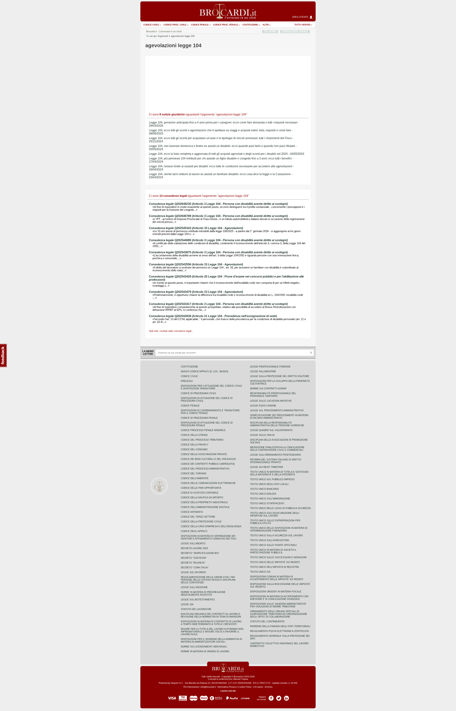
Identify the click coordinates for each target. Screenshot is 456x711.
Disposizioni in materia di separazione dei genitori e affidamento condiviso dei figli (209, 537)
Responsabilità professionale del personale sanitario (273, 394)
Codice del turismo (193, 473)
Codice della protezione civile (201, 521)
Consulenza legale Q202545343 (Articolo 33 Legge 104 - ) (196, 228)
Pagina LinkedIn (286, 697)
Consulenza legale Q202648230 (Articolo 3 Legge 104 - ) (218, 203)
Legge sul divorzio (193, 572)
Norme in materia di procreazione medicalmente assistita (203, 593)
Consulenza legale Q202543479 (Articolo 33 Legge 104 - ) (196, 291)
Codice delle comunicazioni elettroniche (208, 483)
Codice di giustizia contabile (200, 492)
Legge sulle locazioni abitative (271, 400)
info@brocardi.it (208, 687)
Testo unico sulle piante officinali (273, 545)
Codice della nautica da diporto (202, 497)
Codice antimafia (192, 512)
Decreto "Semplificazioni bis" (200, 553)
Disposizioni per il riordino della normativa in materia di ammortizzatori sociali (211, 640)
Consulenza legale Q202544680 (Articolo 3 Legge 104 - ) (218, 240)
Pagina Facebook (271, 697)
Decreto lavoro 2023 (194, 548)
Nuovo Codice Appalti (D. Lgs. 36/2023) (204, 371)
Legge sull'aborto (193, 543)
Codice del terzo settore (198, 516)
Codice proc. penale (225, 25)
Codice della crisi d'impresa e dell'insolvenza (211, 526)
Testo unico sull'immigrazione (270, 498)
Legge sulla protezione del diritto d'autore (279, 376)
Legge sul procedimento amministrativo (277, 410)
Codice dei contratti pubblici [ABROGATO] (208, 464)
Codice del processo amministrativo (205, 468)
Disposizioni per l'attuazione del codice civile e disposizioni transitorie (211, 387)
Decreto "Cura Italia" (195, 567)
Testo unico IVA (260, 571)
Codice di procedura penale (199, 418)
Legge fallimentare (263, 371)
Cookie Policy (245, 687)
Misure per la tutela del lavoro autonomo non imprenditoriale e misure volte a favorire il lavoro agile (212, 632)
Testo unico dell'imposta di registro (274, 567)
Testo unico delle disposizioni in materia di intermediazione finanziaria (278, 529)
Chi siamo (258, 687)
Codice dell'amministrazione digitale (205, 507)
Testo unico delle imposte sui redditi (275, 562)
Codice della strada (194, 435)
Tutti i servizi (302, 25)
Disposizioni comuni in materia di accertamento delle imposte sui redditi (276, 578)
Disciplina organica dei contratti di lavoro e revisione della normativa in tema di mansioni (211, 615)
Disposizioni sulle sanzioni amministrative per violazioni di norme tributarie (278, 605)
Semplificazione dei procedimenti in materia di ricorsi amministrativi (279, 416)
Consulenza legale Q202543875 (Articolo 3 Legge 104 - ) (218, 252)
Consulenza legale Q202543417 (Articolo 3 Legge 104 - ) (218, 303)
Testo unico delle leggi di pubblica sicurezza (280, 508)
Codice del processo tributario (202, 439)
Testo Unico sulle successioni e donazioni (278, 557)
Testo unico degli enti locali (269, 484)
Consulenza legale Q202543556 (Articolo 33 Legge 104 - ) (196, 264)
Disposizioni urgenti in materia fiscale (275, 591)
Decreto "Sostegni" (194, 558)
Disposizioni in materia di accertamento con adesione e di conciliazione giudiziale (279, 597)
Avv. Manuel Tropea (238, 679)
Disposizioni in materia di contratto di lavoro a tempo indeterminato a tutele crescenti (211, 623)
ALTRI (266, 25)
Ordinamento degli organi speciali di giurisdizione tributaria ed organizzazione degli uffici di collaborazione (278, 614)
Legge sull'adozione (194, 587)
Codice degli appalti (194, 531)
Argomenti (163, 36)
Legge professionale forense (270, 366)
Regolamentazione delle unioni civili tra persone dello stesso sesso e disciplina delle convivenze (208, 580)
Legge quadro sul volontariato (271, 430)
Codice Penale (200, 25)
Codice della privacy (194, 444)
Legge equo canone (263, 405)
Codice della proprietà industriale (204, 502)
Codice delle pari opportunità (201, 488)
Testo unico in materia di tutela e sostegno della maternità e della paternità (279, 473)
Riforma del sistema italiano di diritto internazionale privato (275, 461)
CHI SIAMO (270, 31)
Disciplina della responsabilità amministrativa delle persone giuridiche (277, 424)
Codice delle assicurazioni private (204, 454)
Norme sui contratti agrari (268, 388)
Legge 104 (187, 604)
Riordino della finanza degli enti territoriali (280, 626)
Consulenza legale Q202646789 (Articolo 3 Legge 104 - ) (218, 215)
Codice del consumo (194, 449)
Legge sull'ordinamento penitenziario (275, 454)
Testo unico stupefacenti (267, 503)
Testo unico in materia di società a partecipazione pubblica (273, 551)
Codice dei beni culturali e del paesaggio (208, 459)
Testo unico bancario (264, 489)
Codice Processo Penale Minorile (203, 430)
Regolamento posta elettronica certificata (279, 631)
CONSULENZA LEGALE (295, 31)
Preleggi (187, 381)
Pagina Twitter (278, 697)
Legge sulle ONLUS (262, 435)
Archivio (269, 687)
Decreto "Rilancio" (193, 562)
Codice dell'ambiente (195, 478)
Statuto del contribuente (267, 621)
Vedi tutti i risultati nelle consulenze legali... (171, 331)
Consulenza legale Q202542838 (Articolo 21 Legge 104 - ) (213, 316)
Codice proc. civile (175, 25)
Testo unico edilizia (263, 493)
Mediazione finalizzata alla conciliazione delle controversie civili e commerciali (277, 448)
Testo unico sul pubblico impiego (272, 479)
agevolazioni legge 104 (183, 36)
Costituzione (250, 25)
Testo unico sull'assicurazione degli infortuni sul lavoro (274, 514)
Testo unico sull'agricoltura (269, 540)
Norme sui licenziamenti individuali (204, 646)
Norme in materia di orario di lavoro (205, 651)
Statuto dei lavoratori (196, 609)
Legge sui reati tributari (266, 467)
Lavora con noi (228, 691)
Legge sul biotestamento (198, 599)
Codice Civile (151, 25)
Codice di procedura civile (198, 393)
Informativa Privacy (226, 687)
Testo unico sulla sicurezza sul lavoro (276, 535)
